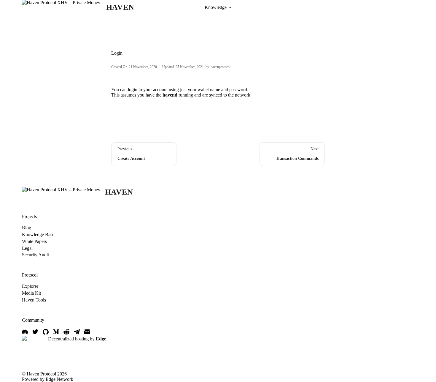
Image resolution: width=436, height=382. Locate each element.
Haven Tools (34, 299)
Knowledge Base (38, 234)
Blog (26, 227)
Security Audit (35, 254)
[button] (230, 7)
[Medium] (56, 332)
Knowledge (216, 7)
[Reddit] (66, 332)
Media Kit (31, 293)
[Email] (87, 332)
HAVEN (120, 7)
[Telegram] (77, 332)
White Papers (34, 241)
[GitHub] (46, 332)
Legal (27, 248)
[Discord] (25, 332)
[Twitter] (35, 332)
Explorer (30, 286)
